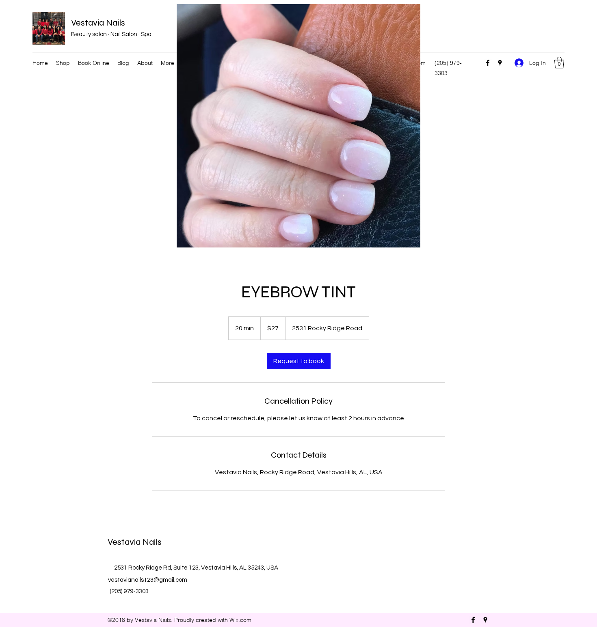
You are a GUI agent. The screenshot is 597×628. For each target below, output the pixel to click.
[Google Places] (500, 63)
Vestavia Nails (98, 22)
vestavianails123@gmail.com (147, 580)
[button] (559, 63)
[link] (299, 361)
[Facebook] (488, 63)
